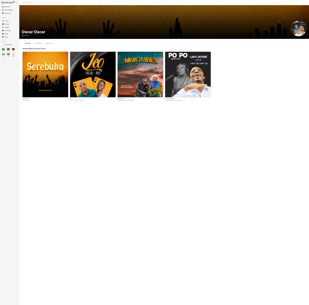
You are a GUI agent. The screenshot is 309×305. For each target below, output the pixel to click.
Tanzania (26, 35)
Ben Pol (82, 100)
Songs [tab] (28, 43)
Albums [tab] (39, 43)
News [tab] (50, 43)
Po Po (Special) (169, 98)
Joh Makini (130, 100)
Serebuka (25, 98)
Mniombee (121, 98)
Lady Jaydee (169, 100)
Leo (71, 98)
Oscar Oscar (26, 100)
